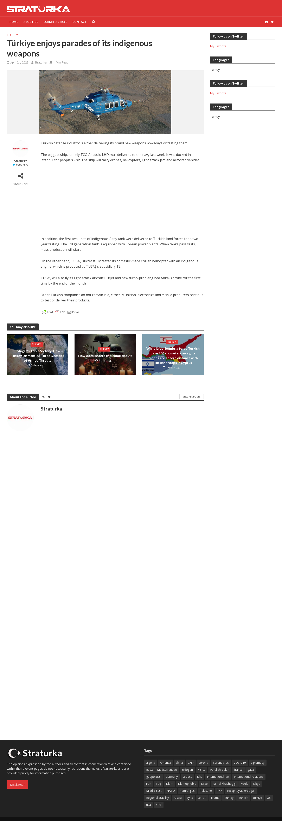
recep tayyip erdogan (241, 791)
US (269, 798)
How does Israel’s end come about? (105, 356)
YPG (158, 805)
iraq (158, 784)
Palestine (206, 791)
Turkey (12, 35)
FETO (201, 770)
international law (218, 777)
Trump (215, 798)
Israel (204, 784)
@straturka (22, 164)
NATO (171, 791)
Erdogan (187, 770)
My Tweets (218, 46)
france (238, 770)
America (165, 763)
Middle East (154, 791)
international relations (248, 777)
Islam (169, 784)
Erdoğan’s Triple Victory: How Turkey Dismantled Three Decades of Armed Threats (37, 355)
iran (148, 784)
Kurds (244, 784)
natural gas (187, 791)
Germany (172, 777)
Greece (187, 777)
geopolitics (153, 777)
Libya (256, 784)
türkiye (257, 798)
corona (203, 763)
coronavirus (221, 763)
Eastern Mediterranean (161, 770)
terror (202, 798)
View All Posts (191, 396)
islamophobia (187, 784)
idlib (199, 777)
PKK (219, 791)
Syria (190, 798)
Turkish (243, 798)
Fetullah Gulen (219, 770)
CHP (191, 763)
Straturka (40, 62)
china (179, 763)
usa (148, 805)
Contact (79, 22)
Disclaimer (17, 784)
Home (13, 22)
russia (178, 798)
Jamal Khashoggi (224, 784)
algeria (150, 763)
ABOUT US (31, 22)
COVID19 (240, 763)
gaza (251, 770)
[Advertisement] (122, 198)
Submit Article (55, 22)
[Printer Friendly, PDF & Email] (61, 311)
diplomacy (257, 763)
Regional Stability (157, 798)
